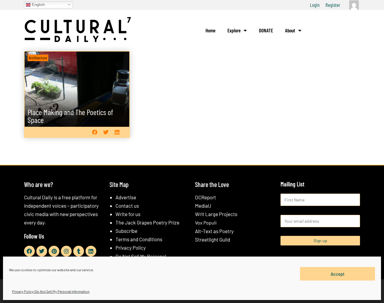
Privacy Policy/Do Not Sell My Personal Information (50, 291)
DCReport (205, 197)
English (38, 4)
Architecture (38, 57)
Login (315, 5)
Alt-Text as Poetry (214, 231)
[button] (95, 132)
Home (210, 30)
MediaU (203, 206)
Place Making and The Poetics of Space (70, 115)
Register (333, 5)
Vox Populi (206, 222)
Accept (338, 273)
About (290, 30)
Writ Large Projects (216, 214)
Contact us (127, 206)
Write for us (128, 214)
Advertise (126, 197)
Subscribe (126, 231)
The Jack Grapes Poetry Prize (147, 222)
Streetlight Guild (212, 239)
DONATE (266, 30)
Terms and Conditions (139, 239)
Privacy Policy (131, 248)
